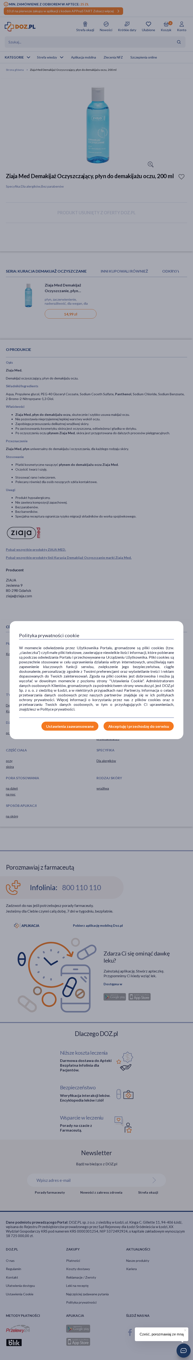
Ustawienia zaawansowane (70, 726)
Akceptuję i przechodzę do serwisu (138, 726)
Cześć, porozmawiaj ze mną (162, 1334)
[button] (184, 1350)
